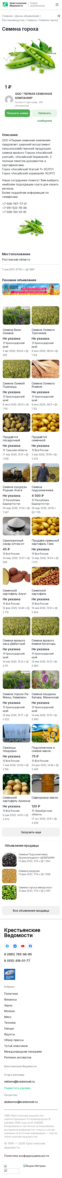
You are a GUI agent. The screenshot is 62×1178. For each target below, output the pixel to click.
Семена (32, 20)
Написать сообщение (44, 114)
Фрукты (9, 1034)
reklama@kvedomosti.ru (19, 1081)
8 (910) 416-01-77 (17, 960)
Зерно (8, 1005)
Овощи (9, 1028)
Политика (11, 993)
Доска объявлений (27, 15)
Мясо (7, 1017)
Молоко (9, 1011)
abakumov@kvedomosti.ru (21, 1102)
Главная (7, 15)
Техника (10, 1022)
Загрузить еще (31, 832)
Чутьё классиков (16, 1046)
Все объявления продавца (31, 910)
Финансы (10, 999)
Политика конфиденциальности (26, 1155)
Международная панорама (23, 1051)
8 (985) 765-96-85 (18, 954)
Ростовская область (16, 259)
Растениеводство (13, 20)
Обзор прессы (14, 1040)
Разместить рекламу (17, 1088)
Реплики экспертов (17, 1057)
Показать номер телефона (17, 114)
